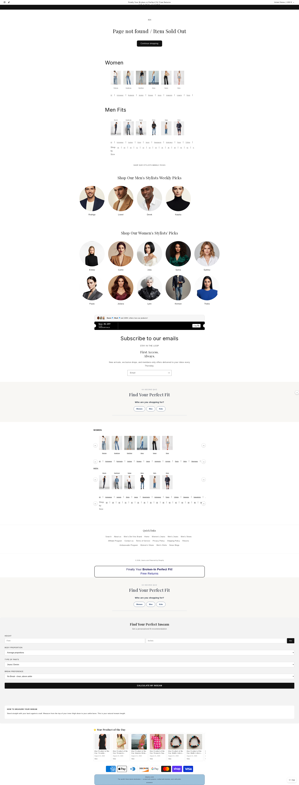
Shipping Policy (173, 541)
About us (117, 537)
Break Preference (14, 671)
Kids (161, 409)
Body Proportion (13, 647)
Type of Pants (12, 659)
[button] (5, 6)
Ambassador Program (129, 545)
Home (146, 537)
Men (151, 409)
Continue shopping (149, 43)
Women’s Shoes (147, 545)
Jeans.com (145, 560)
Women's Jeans (158, 537)
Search (108, 537)
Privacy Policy (159, 541)
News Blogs (174, 545)
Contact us (129, 541)
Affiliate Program (115, 541)
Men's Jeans (173, 537)
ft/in (290, 641)
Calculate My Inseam (149, 686)
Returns (185, 541)
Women (139, 409)
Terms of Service (143, 541)
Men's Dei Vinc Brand (133, 537)
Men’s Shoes (186, 537)
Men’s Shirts (162, 545)
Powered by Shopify (157, 560)
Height (8, 636)
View (96, 758)
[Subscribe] (168, 373)
